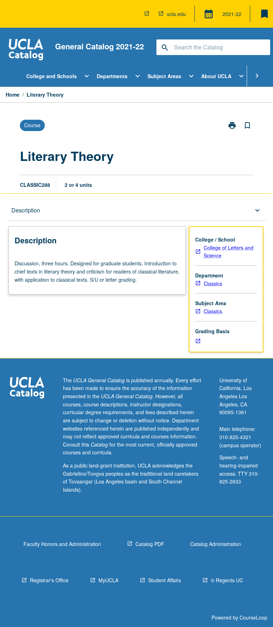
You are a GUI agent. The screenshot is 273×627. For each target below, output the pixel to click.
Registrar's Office (49, 580)
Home (13, 94)
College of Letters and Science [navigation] (228, 251)
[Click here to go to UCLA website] (27, 388)
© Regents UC (227, 580)
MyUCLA (108, 580)
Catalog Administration (215, 543)
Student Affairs (164, 580)
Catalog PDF (149, 543)
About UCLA (216, 76)
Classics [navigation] (213, 283)
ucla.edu (176, 13)
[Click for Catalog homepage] (26, 50)
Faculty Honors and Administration (62, 543)
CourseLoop (253, 617)
